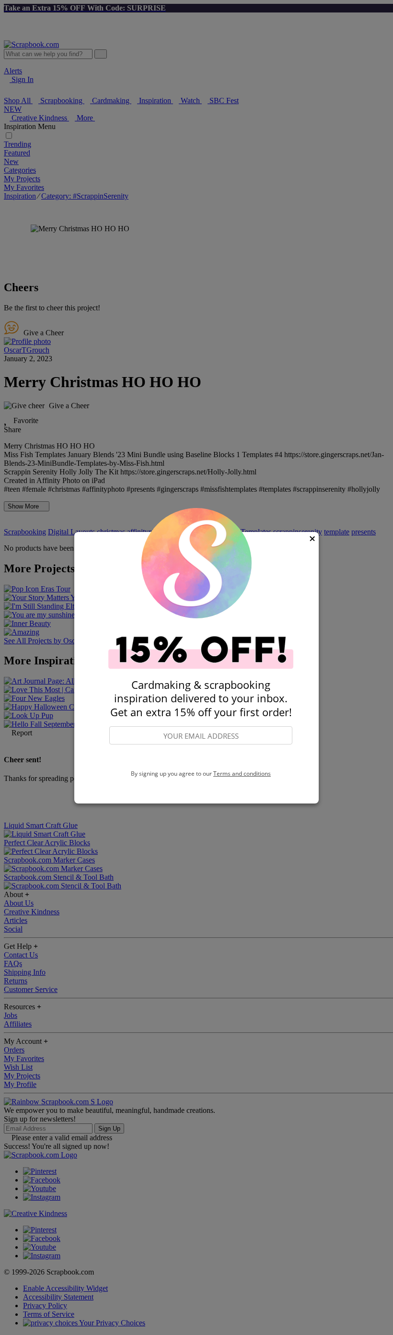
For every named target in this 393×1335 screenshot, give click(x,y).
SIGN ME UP (200, 757)
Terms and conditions (242, 773)
